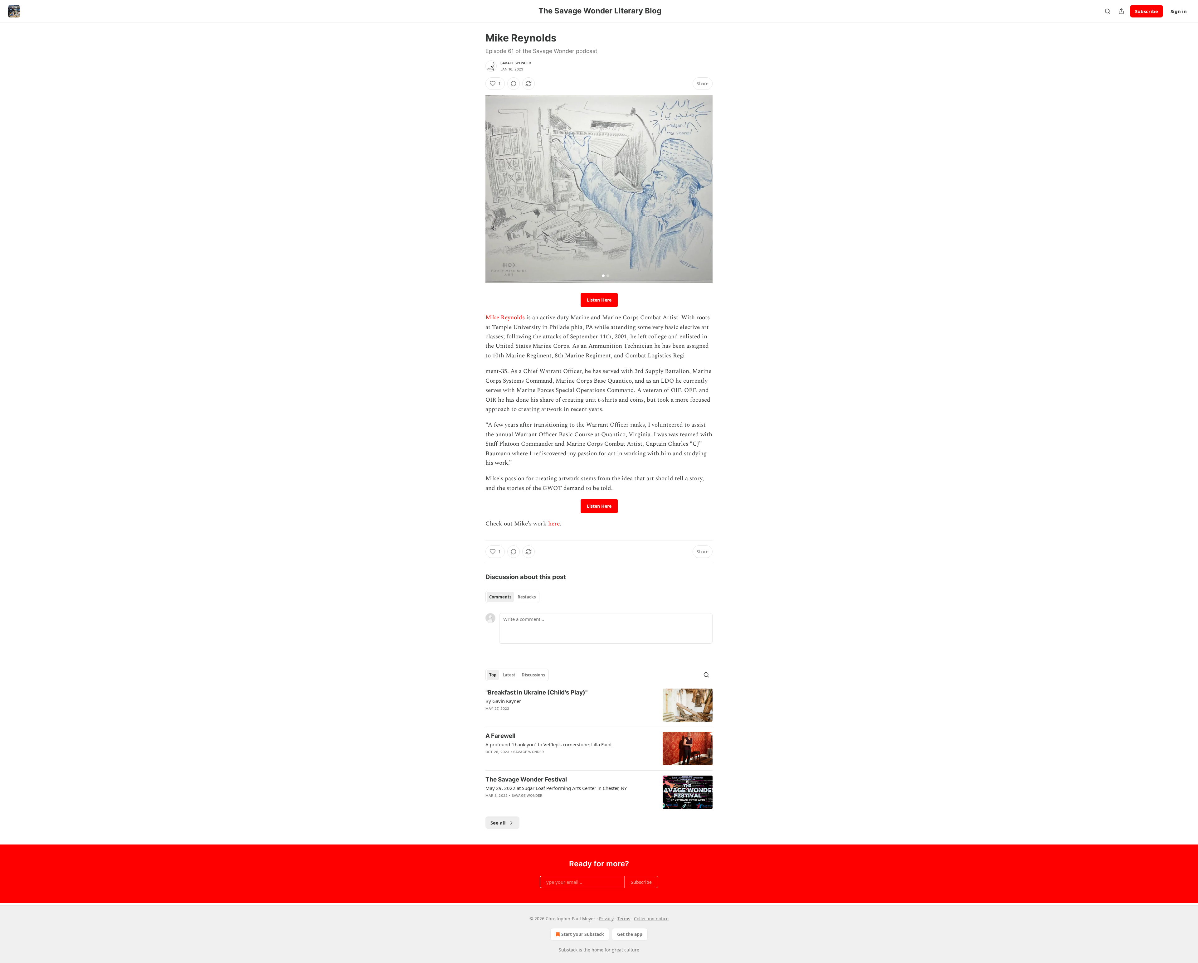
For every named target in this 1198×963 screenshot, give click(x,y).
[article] (599, 705)
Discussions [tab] (533, 675)
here (554, 523)
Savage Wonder (515, 63)
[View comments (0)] (513, 83)
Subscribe (1146, 11)
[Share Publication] (1121, 11)
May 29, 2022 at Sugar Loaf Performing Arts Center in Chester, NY (556, 788)
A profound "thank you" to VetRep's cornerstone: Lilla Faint (548, 744)
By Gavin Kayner (503, 701)
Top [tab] (492, 675)
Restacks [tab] (527, 597)
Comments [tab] (500, 597)
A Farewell (500, 735)
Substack (568, 950)
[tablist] (512, 597)
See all (498, 823)
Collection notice (651, 919)
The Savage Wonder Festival (526, 779)
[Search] (1107, 11)
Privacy (606, 919)
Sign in (1179, 11)
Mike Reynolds (505, 317)
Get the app (629, 934)
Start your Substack (582, 934)
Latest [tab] (509, 675)
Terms (623, 919)
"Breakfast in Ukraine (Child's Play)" (536, 692)
